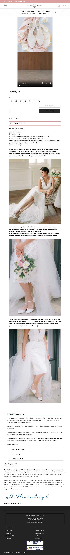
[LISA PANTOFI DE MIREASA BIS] (35, 34)
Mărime (11, 97)
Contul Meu (9, 533)
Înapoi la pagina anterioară (56, 12)
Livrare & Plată (9, 528)
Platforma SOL (38, 538)
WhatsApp (20, 128)
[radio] (12, 101)
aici (18, 444)
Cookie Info (8, 538)
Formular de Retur (10, 536)
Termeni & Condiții (39, 530)
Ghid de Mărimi (17, 450)
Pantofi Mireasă (34, 13)
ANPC (36, 536)
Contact (37, 528)
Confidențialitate (39, 533)
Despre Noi (15, 454)
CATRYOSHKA (23, 552)
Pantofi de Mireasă (23, 13)
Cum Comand (9, 530)
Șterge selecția (49, 106)
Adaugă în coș (50, 111)
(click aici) (13, 503)
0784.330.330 (21, 1)
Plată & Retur (17, 459)
